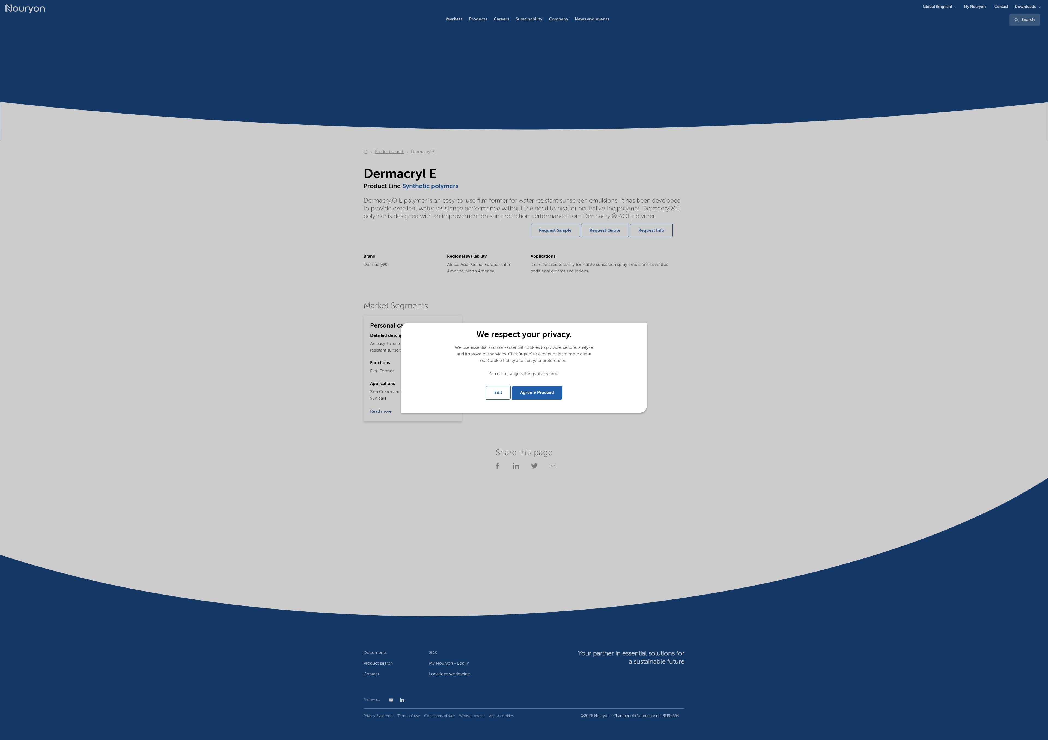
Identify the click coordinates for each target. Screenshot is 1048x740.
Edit (498, 393)
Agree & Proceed (537, 393)
